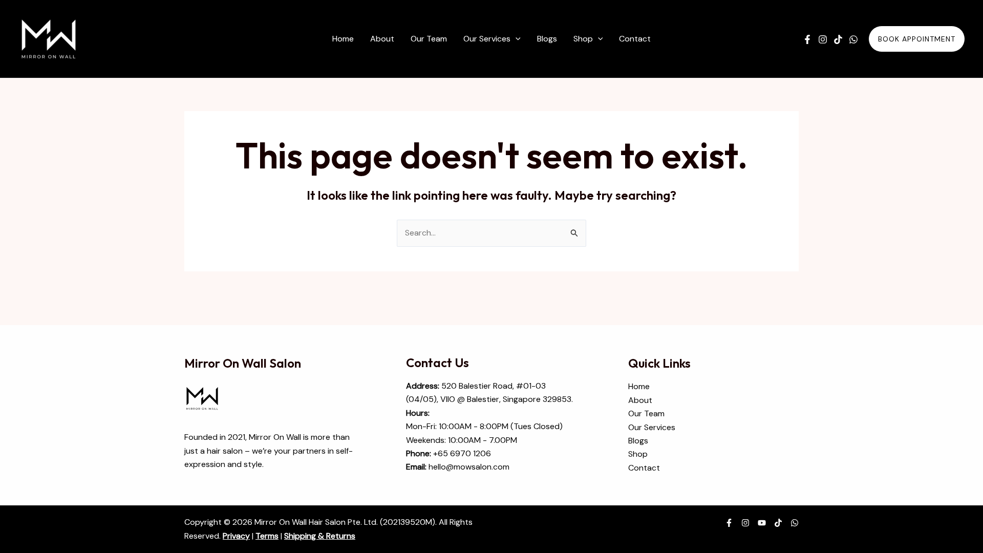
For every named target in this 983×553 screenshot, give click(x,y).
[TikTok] (838, 39)
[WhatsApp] (853, 39)
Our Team (646, 413)
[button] (515, 38)
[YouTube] (762, 523)
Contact (644, 467)
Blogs (638, 440)
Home (639, 386)
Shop (638, 454)
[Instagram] (822, 39)
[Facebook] (807, 39)
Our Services (651, 427)
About (640, 400)
